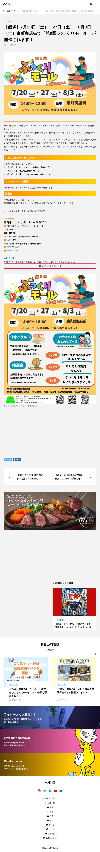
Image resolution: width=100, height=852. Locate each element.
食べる (51, 825)
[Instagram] (39, 790)
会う (51, 812)
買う (51, 820)
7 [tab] (78, 613)
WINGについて (51, 798)
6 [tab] (75, 613)
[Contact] (61, 790)
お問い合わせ (51, 838)
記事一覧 (51, 803)
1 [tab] (64, 613)
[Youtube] (55, 790)
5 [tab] (73, 613)
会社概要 (51, 834)
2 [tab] (66, 613)
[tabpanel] (74, 609)
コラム (51, 829)
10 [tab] (85, 613)
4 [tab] (71, 613)
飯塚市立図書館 (14, 250)
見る (51, 816)
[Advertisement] (50, 550)
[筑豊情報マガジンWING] (8, 4)
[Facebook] (50, 790)
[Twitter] (44, 790)
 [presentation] (94, 654)
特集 (51, 807)
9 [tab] (82, 613)
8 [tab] (80, 613)
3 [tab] (68, 613)
